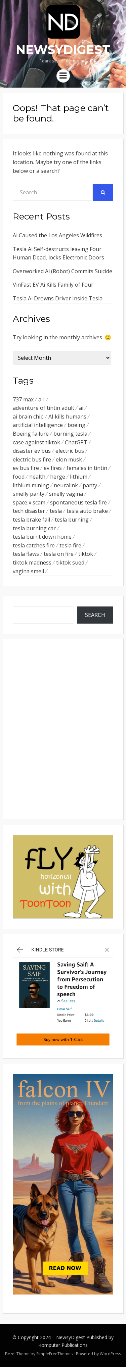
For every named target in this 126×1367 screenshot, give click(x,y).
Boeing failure (31, 433)
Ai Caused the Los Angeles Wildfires (57, 235)
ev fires (53, 468)
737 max (23, 399)
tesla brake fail (31, 519)
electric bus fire (32, 459)
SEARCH (95, 615)
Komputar (49, 1345)
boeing (76, 425)
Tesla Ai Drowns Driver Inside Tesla (57, 298)
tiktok (85, 553)
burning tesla (70, 433)
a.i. (41, 399)
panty (90, 485)
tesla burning (72, 519)
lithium (78, 476)
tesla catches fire (34, 545)
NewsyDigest (63, 49)
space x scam (29, 502)
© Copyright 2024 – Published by (63, 1337)
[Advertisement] (63, 738)
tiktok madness (32, 562)
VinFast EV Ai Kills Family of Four (53, 284)
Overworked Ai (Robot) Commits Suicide (62, 271)
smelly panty (28, 493)
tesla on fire (59, 553)
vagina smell (28, 571)
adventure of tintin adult (43, 407)
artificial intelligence (38, 425)
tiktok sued (70, 562)
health (37, 476)
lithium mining (31, 485)
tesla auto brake (87, 511)
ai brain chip (28, 416)
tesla (56, 511)
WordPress (110, 1354)
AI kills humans (67, 416)
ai (81, 407)
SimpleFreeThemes (54, 1354)
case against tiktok (36, 442)
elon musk (69, 459)
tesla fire (70, 545)
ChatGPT (76, 442)
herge (57, 476)
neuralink (66, 485)
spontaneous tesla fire (78, 502)
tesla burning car (34, 528)
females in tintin (87, 468)
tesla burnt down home (42, 536)
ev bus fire (26, 468)
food (19, 476)
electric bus (69, 450)
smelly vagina (66, 493)
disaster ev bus (32, 450)
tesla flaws (26, 553)
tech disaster (29, 511)
